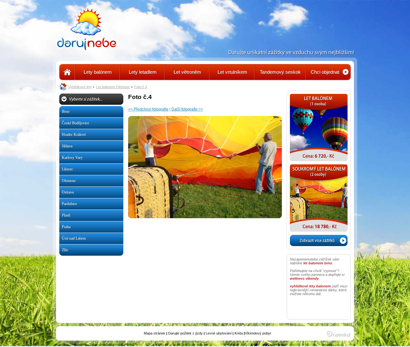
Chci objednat (325, 72)
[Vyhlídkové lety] (67, 72)
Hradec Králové (74, 134)
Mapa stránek (154, 333)
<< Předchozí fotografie (148, 109)
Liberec (67, 169)
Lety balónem (98, 72)
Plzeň (66, 215)
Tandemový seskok (280, 72)
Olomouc (69, 180)
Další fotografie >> (187, 109)
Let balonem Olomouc (113, 87)
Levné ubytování (219, 333)
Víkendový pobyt (258, 333)
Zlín (65, 250)
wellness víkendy (304, 278)
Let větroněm (187, 72)
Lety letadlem (143, 72)
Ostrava (68, 192)
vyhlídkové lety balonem (310, 286)
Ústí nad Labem (74, 238)
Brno (66, 111)
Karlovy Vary (72, 157)
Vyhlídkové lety (80, 87)
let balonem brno (317, 263)
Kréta (238, 333)
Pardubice (69, 204)
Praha (66, 227)
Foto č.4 (140, 87)
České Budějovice (75, 123)
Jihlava (67, 146)
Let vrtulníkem (232, 72)
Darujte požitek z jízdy (185, 333)
